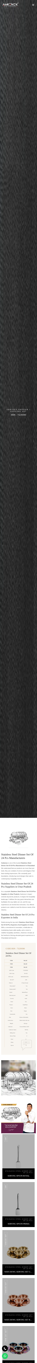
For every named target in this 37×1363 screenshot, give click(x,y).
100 (6, 1138)
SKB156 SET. (6, 1287)
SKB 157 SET (6, 1335)
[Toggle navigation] (33, 5)
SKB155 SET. (6, 1239)
